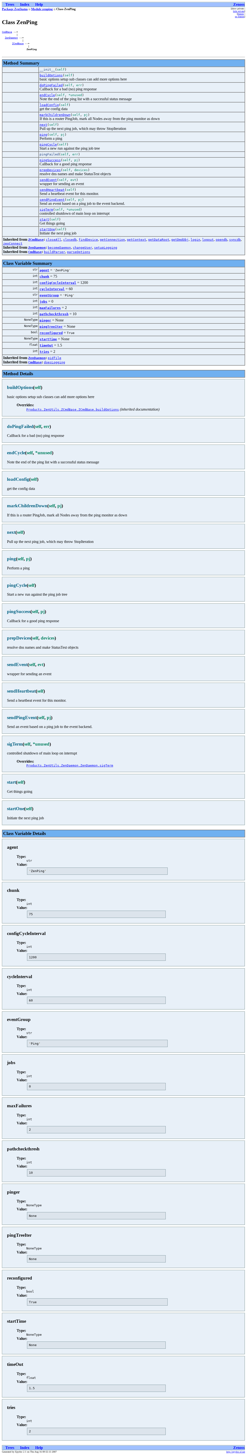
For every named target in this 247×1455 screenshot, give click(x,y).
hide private (238, 11)
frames (241, 14)
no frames (239, 16)
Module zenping (42, 9)
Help (39, 4)
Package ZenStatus (15, 9)
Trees (9, 4)
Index (24, 4)
